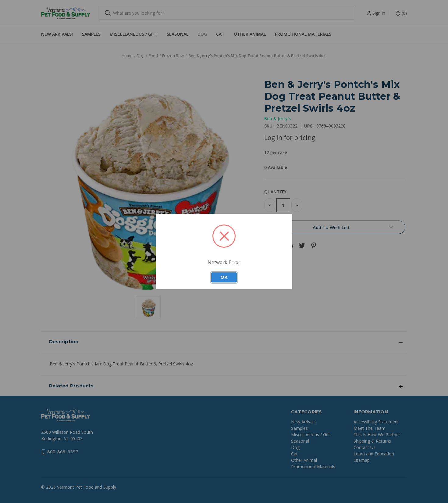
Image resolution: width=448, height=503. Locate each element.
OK (224, 277)
